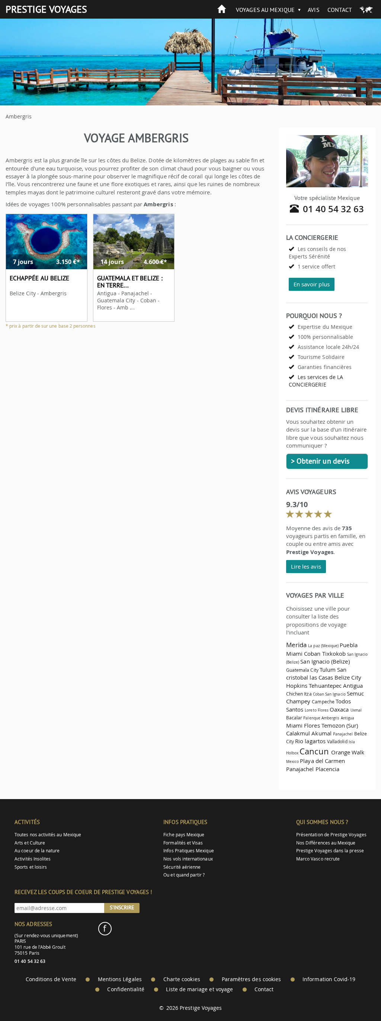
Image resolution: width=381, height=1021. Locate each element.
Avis (313, 9)
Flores (323, 710)
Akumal (322, 733)
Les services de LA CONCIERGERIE (316, 380)
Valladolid (337, 741)
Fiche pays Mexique (183, 834)
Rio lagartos (310, 741)
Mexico (292, 761)
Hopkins (296, 685)
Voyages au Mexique (265, 9)
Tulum (328, 669)
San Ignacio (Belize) (324, 661)
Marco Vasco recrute (318, 859)
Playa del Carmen (322, 760)
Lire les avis (306, 566)
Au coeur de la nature (37, 850)
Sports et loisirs (31, 867)
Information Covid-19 (328, 979)
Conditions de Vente (51, 979)
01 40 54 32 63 (333, 209)
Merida (296, 644)
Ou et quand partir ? (184, 875)
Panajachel (343, 734)
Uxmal (356, 710)
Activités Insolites (33, 859)
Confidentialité (125, 989)
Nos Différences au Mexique (326, 843)
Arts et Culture (30, 843)
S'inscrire (122, 907)
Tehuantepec (325, 685)
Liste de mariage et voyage (199, 989)
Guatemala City (302, 670)
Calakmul (298, 733)
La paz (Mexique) (323, 645)
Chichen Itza (299, 694)
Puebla (348, 645)
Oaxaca (339, 709)
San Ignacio (335, 694)
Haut (354, 997)
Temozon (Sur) (339, 725)
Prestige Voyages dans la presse (330, 850)
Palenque (311, 718)
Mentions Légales (120, 979)
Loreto (310, 710)
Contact (339, 9)
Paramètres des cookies (251, 979)
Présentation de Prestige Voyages (331, 834)
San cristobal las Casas (316, 673)
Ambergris (330, 718)
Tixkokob (334, 653)
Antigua (353, 685)
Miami (294, 653)
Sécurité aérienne (182, 867)
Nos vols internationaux (187, 859)
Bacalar (294, 718)
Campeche (323, 702)
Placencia (328, 769)
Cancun (314, 751)
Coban (312, 653)
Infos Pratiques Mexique (188, 850)
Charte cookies (181, 979)
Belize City (347, 677)
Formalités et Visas (183, 843)
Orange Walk (348, 752)
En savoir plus (312, 284)
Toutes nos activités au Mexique (48, 834)
